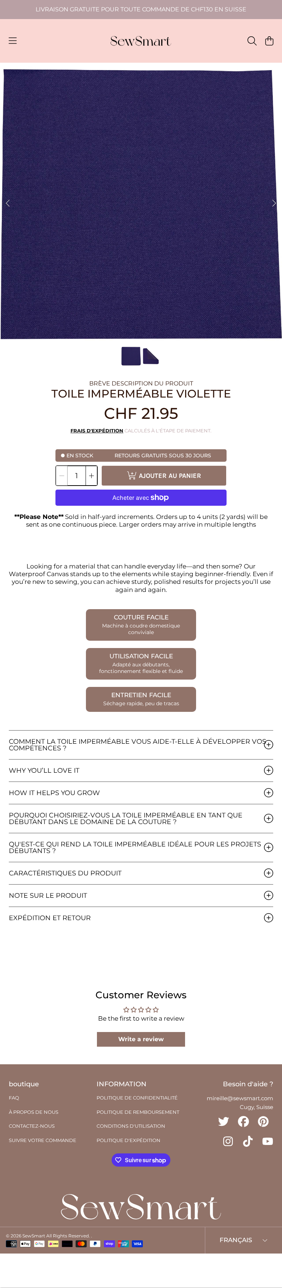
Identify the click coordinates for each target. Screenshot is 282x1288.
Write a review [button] (141, 1039)
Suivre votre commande (42, 1140)
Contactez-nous (32, 1126)
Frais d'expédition (96, 430)
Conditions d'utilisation (131, 1126)
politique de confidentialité (137, 1098)
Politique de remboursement (138, 1112)
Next (274, 203)
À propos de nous (33, 1112)
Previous (7, 203)
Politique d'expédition (128, 1140)
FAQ (14, 1098)
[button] (13, 41)
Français (236, 1240)
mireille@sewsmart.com (240, 1098)
